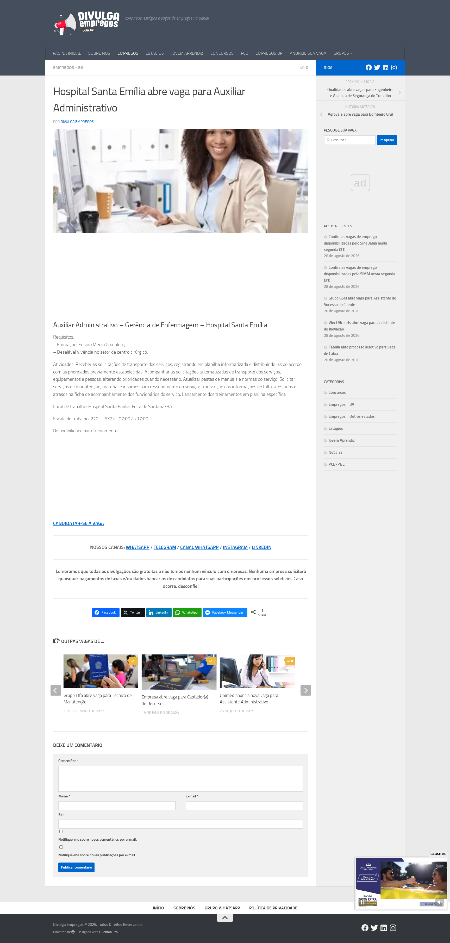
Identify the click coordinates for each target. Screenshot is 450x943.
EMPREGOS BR (269, 53)
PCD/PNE (337, 464)
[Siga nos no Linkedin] (385, 67)
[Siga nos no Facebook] (369, 67)
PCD (244, 53)
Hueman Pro (108, 932)
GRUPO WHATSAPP (222, 907)
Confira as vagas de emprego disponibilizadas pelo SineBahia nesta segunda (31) (355, 243)
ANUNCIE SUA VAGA (308, 53)
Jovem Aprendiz (342, 440)
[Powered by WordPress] (73, 932)
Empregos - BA (68, 67)
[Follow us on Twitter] (377, 67)
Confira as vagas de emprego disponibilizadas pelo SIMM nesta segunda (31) (359, 274)
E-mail (192, 796)
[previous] (56, 690)
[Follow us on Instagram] (394, 67)
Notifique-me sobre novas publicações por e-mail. (97, 855)
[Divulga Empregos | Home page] (86, 23)
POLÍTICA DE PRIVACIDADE (273, 907)
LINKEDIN (261, 547)
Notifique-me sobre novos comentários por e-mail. (97, 839)
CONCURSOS (222, 53)
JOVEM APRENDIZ (187, 53)
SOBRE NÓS (99, 53)
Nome (64, 796)
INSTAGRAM (235, 547)
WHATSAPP (137, 547)
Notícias (335, 452)
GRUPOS (341, 53)
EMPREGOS (127, 53)
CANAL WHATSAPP (199, 547)
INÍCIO (158, 907)
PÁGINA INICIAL (67, 53)
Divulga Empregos (77, 122)
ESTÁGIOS (155, 53)
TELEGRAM (165, 547)
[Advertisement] (180, 276)
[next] (306, 690)
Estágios (336, 428)
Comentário (68, 761)
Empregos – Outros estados (352, 416)
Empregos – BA (341, 404)
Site (61, 815)
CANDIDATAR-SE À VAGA (78, 523)
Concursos (337, 392)
